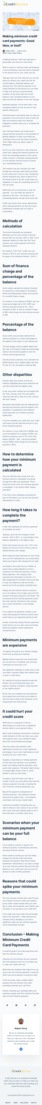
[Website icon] (21, 1049)
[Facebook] (7, 1005)
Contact (34, 1102)
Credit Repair (17, 53)
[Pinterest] (25, 1005)
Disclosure (24, 1102)
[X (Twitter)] (16, 1005)
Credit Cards (7, 53)
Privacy (8, 1102)
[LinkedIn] (34, 1005)
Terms (15, 1102)
